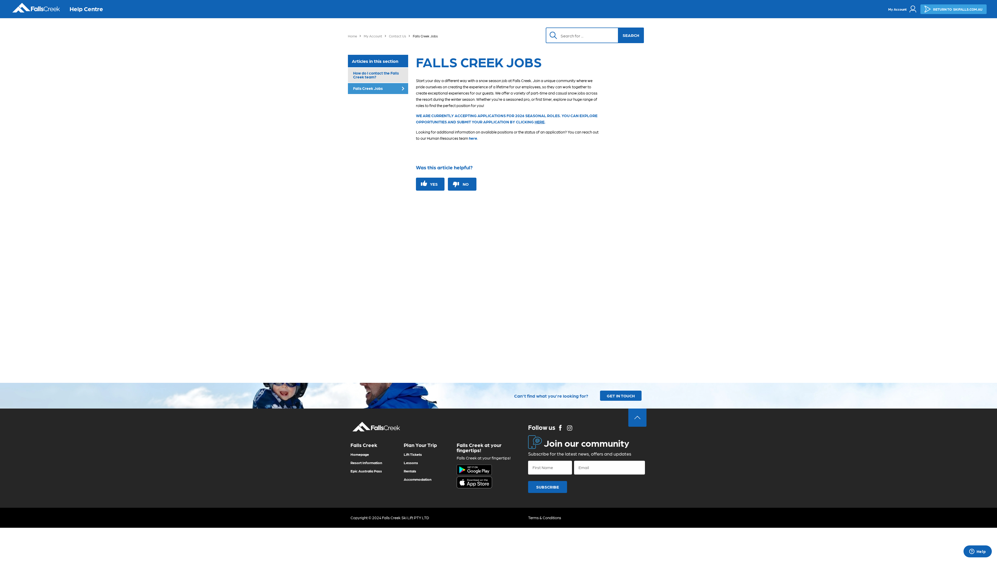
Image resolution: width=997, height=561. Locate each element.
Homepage (360, 454)
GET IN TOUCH (621, 395)
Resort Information (366, 462)
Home (352, 36)
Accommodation (418, 479)
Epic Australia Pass (366, 471)
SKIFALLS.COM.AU (957, 9)
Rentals (410, 471)
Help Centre (86, 8)
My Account (373, 36)
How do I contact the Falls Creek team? (376, 75)
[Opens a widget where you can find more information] (977, 551)
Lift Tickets (413, 454)
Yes (434, 184)
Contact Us (397, 36)
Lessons (411, 462)
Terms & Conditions (544, 517)
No (466, 184)
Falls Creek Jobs (368, 88)
